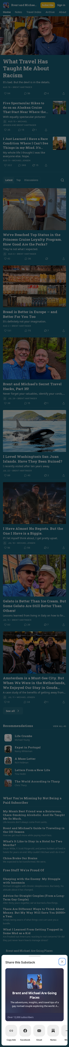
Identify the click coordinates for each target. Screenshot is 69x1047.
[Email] (39, 1031)
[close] (62, 962)
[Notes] (53, 1031)
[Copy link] (11, 1031)
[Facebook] (25, 1031)
